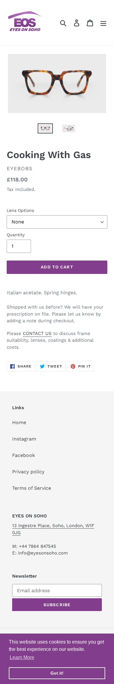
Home (19, 422)
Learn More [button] (22, 657)
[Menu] (103, 23)
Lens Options (20, 210)
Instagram (24, 439)
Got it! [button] (57, 673)
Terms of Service (31, 488)
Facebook (23, 455)
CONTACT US (37, 333)
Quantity (16, 234)
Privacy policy (28, 472)
